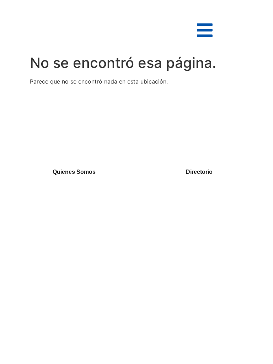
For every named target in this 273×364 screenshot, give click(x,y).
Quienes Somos (74, 172)
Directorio (199, 172)
